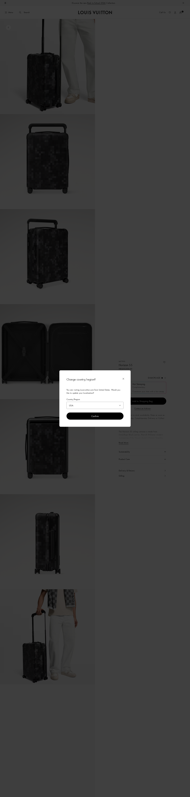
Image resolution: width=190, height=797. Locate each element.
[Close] (123, 378)
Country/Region (73, 399)
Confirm (95, 416)
